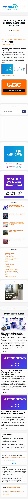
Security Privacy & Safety (11, 269)
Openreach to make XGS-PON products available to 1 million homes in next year (11, 372)
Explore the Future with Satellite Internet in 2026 (15, 231)
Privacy (13, 492)
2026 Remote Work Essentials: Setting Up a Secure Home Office (16, 206)
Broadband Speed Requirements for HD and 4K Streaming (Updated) (16, 214)
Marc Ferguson (16, 30)
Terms (20, 492)
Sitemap (17, 492)
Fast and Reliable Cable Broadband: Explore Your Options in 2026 (16, 240)
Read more (4, 351)
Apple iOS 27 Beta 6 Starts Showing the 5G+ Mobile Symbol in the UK (13, 412)
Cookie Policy (6, 494)
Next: (24, 308)
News (6, 261)
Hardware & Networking (11, 258)
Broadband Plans (9, 253)
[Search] (24, 111)
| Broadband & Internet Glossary (17, 491)
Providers (7, 266)
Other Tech (8, 263)
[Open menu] (24, 6)
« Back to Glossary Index (7, 44)
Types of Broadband (10, 276)
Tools (6, 274)
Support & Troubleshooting (12, 273)
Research (7, 268)
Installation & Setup (10, 260)
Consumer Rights (9, 256)
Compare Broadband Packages (13, 487)
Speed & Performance (11, 271)
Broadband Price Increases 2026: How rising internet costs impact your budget (16, 223)
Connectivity (8, 255)
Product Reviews (9, 264)
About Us (9, 492)
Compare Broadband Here (14, 90)
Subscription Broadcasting (8, 308)
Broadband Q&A (6, 491)
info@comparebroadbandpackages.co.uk (15, 457)
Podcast (5, 492)
